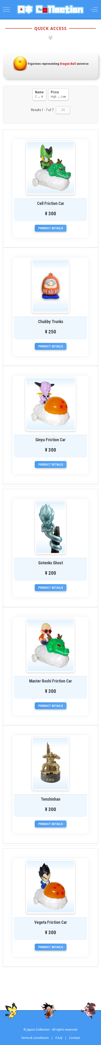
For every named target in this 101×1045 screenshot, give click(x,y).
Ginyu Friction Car (50, 439)
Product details (50, 228)
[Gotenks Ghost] (50, 527)
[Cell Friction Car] (50, 168)
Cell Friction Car (50, 203)
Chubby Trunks (50, 321)
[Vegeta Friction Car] (50, 886)
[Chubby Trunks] (50, 286)
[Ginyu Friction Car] (50, 404)
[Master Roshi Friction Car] (50, 645)
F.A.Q (58, 1038)
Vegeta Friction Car (50, 922)
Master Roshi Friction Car (50, 681)
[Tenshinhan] (50, 763)
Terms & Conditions (35, 1038)
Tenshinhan (50, 799)
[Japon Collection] (50, 9)
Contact (74, 1038)
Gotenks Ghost (50, 563)
